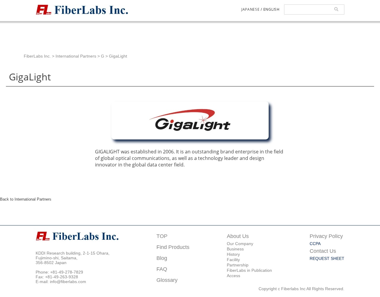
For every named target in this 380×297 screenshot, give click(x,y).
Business (235, 249)
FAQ (161, 269)
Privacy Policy (326, 236)
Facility (233, 259)
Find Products (172, 247)
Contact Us (323, 251)
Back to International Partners (25, 199)
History (233, 254)
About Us (238, 236)
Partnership (237, 265)
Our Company (240, 243)
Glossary (167, 280)
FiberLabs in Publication (249, 270)
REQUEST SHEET (327, 258)
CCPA (315, 243)
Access (233, 275)
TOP (161, 236)
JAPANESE (250, 9)
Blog (161, 258)
